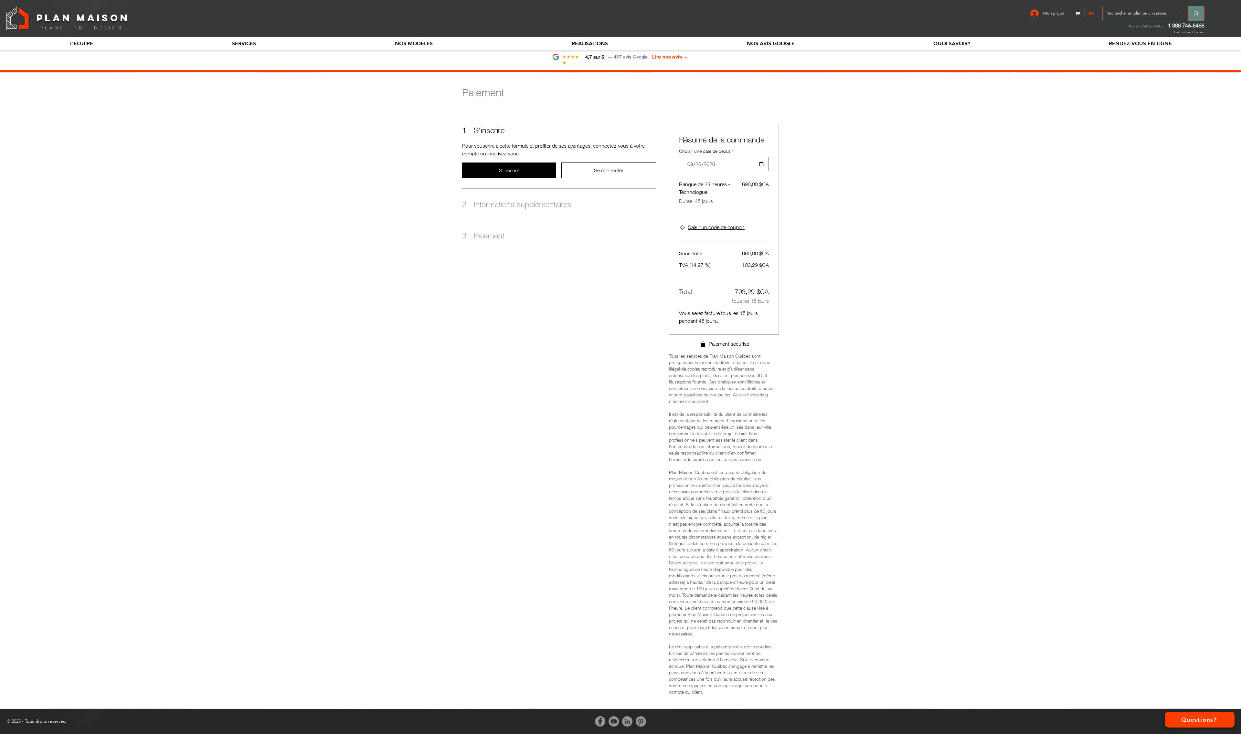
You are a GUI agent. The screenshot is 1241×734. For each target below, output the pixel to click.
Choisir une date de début (706, 151)
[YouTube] (614, 721)
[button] (81, 43)
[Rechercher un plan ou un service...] (1196, 13)
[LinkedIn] (627, 721)
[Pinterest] (641, 721)
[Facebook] (600, 721)
